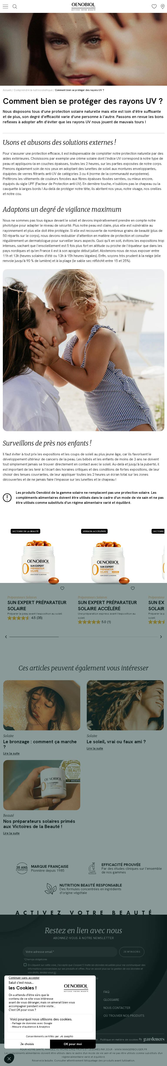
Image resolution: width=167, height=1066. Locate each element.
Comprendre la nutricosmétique (33, 90)
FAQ (106, 992)
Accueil (7, 90)
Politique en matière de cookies (119, 1039)
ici (55, 972)
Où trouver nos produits (124, 1016)
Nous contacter (117, 1008)
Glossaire (111, 1000)
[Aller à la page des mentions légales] (151, 1039)
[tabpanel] (38, 574)
